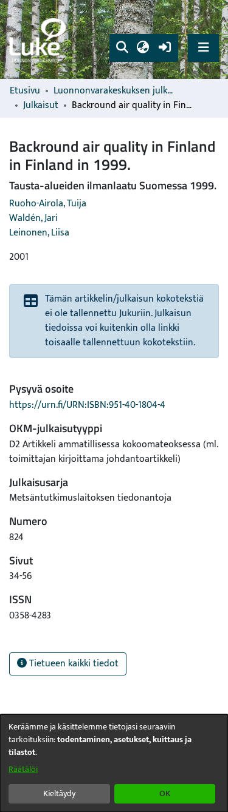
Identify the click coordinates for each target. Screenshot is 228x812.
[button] (122, 48)
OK (164, 793)
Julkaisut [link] (40, 105)
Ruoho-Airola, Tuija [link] (47, 203)
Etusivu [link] (25, 91)
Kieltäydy (59, 793)
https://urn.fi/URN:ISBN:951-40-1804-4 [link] (87, 405)
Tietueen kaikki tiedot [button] (73, 663)
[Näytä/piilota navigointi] (203, 47)
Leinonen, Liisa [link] (39, 233)
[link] (39, 40)
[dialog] (114, 763)
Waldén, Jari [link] (33, 218)
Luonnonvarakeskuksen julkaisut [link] (114, 91)
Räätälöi (23, 769)
